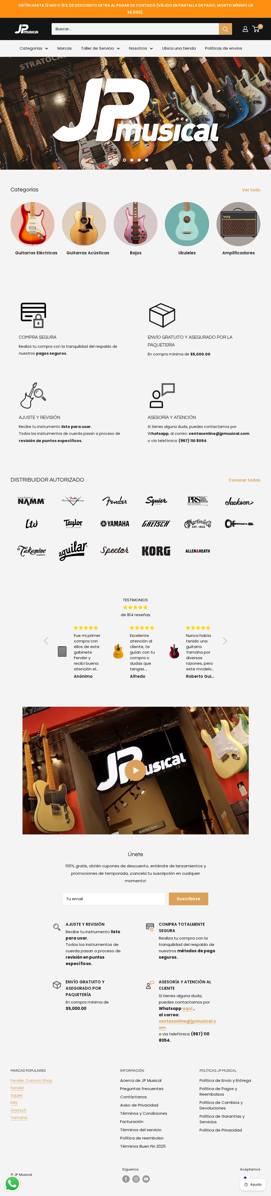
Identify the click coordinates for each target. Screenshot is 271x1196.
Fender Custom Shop (31, 1080)
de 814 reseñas (135, 615)
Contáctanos (133, 1097)
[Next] (260, 226)
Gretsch (18, 1110)
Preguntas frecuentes (142, 1088)
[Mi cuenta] (245, 29)
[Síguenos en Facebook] (126, 1179)
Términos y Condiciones (143, 1113)
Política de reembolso (142, 1138)
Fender (17, 1088)
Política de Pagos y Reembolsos (218, 1091)
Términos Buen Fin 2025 (143, 1146)
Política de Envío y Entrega (225, 1080)
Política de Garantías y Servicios (222, 1119)
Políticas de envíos (223, 48)
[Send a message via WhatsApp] (12, 1183)
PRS (14, 1102)
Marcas (64, 48)
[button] (47, 641)
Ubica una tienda (179, 48)
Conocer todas (245, 480)
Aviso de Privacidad (139, 1105)
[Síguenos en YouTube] (146, 1179)
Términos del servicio (140, 1130)
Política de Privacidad (221, 1130)
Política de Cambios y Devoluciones (221, 1105)
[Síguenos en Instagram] (136, 1179)
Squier (17, 1095)
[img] (135, 607)
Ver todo (251, 190)
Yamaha (19, 1117)
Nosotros (138, 48)
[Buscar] (225, 29)
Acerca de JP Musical (140, 1080)
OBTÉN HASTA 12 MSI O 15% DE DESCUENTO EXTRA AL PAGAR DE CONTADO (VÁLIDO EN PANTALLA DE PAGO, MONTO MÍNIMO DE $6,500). (135, 9)
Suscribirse (188, 899)
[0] (256, 29)
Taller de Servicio (97, 48)
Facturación (131, 1121)
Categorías (31, 48)
